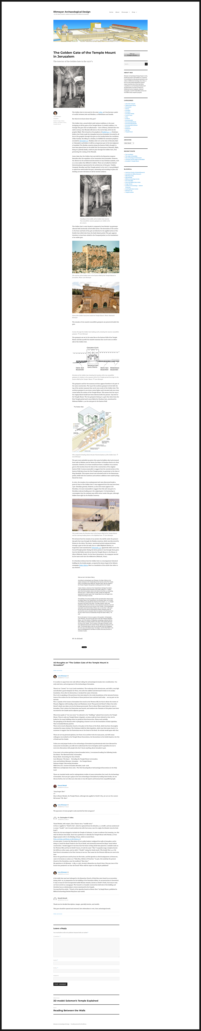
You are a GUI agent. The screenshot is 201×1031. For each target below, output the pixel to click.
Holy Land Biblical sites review (132, 182)
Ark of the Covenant (130, 103)
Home (111, 12)
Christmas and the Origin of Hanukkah (135, 159)
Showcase (125, 12)
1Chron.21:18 (69, 839)
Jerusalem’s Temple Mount (132, 161)
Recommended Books (130, 122)
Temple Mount (57, 124)
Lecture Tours (128, 115)
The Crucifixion (129, 154)
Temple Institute (129, 192)
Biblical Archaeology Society (132, 179)
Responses (128, 128)
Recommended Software (131, 125)
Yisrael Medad (62, 785)
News (64, 122)
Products (127, 118)
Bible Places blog (129, 175)
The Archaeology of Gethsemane (133, 158)
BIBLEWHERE (128, 177)
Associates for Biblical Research (133, 174)
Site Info (127, 130)
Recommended (129, 120)
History (55, 122)
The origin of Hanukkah (131, 156)
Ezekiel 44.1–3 (106, 132)
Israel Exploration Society (131, 189)
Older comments (57, 670)
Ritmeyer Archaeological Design (71, 11)
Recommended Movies (131, 123)
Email (55, 968)
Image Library (143, 14)
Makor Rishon (83, 565)
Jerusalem (60, 122)
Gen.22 (56, 839)
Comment (57, 936)
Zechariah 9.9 (84, 141)
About (117, 12)
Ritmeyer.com (128, 190)
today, (101, 112)
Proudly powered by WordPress (78, 1024)
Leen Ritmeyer (57, 116)
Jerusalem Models (129, 113)
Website (56, 975)
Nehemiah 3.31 (96, 547)
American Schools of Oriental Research (135, 172)
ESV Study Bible (129, 180)
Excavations (128, 107)
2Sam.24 (61, 839)
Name (55, 960)
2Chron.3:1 (76, 839)
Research (127, 127)
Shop (133, 12)
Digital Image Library (58, 120)
